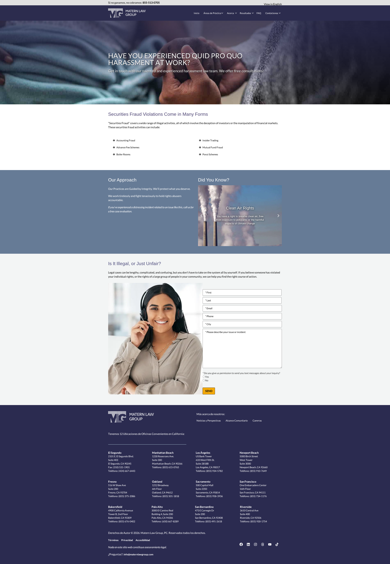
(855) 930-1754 (258, 521)
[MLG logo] (127, 13)
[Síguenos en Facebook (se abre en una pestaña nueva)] (241, 544)
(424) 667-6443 (127, 470)
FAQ (259, 13)
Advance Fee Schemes (127, 147)
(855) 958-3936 (214, 496)
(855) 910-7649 (258, 470)
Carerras (257, 420)
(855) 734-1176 (258, 496)
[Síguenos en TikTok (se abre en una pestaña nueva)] (277, 544)
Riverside (246, 506)
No (206, 380)
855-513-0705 (151, 2)
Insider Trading (210, 140)
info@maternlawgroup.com (138, 554)
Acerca (230, 13)
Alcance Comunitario (237, 420)
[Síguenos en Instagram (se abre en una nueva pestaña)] (255, 544)
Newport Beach (249, 452)
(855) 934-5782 (214, 470)
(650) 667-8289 (170, 521)
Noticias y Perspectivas (209, 420)
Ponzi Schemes (210, 154)
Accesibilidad (143, 540)
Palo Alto (157, 506)
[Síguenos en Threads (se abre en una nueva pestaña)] (262, 544)
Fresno (112, 481)
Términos (113, 540)
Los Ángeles (203, 452)
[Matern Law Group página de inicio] (131, 417)
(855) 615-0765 (170, 467)
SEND (208, 391)
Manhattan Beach (163, 452)
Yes (207, 377)
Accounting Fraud (125, 140)
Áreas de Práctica (212, 13)
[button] (152, 140)
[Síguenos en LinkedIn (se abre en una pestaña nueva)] (248, 544)
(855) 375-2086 (126, 496)
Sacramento (203, 481)
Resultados (245, 13)
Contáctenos (271, 13)
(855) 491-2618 (213, 521)
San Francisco (248, 481)
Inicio (196, 13)
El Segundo (114, 452)
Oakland (157, 481)
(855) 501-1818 (170, 496)
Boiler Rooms (123, 154)
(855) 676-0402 (126, 521)
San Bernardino (204, 506)
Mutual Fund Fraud (212, 147)
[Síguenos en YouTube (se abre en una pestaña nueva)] (269, 544)
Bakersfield (115, 506)
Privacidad (127, 540)
